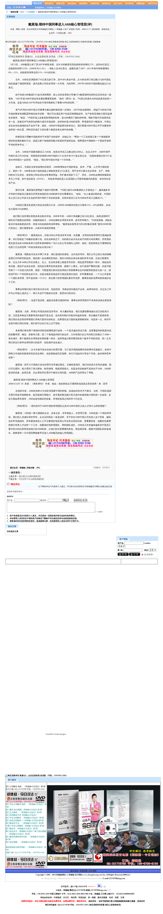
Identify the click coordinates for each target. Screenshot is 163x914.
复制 (97, 467)
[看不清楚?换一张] (66, 500)
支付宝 (66, 897)
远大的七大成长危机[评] (30, 476)
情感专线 (95, 3)
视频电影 (141, 3)
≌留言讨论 (152, 3)
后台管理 (92, 871)
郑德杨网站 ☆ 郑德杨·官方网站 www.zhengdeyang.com (79, 875)
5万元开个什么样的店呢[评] (31, 479)
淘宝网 (74, 897)
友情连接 (83, 871)
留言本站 (74, 871)
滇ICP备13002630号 (79, 886)
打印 (106, 467)
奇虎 (111, 897)
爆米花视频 (103, 897)
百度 (122, 897)
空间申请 (129, 3)
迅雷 (117, 897)
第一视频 (92, 897)
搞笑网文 (83, 3)
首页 (22, 12)
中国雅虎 (58, 897)
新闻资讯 (49, 3)
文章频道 (31, 12)
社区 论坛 (117, 3)
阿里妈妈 (82, 897)
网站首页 (37, 3)
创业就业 (72, 3)
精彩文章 (60, 3)
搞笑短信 (106, 3)
